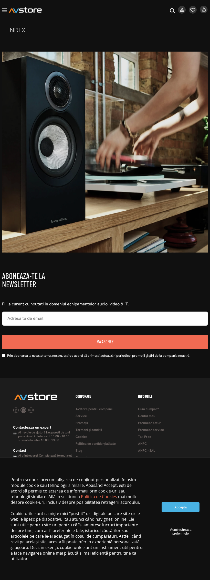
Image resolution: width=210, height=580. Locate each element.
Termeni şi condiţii (89, 430)
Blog (79, 450)
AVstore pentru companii (94, 409)
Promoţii (82, 423)
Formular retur (149, 423)
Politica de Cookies (99, 496)
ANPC (142, 444)
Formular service (151, 430)
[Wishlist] (193, 12)
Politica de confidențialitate (96, 444)
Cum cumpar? (148, 409)
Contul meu (146, 416)
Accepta (180, 507)
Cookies (81, 437)
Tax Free (144, 437)
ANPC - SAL (146, 450)
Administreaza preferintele (180, 531)
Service (81, 416)
